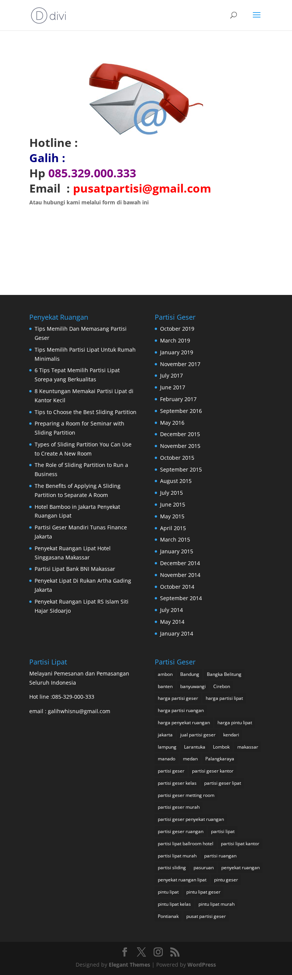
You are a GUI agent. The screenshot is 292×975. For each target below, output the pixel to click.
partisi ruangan (220, 855)
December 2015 (180, 434)
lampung (167, 747)
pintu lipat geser (203, 892)
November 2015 (180, 445)
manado (166, 758)
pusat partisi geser (206, 916)
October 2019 (177, 328)
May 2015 (172, 516)
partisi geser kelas (177, 783)
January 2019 (176, 352)
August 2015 (176, 480)
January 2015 (176, 551)
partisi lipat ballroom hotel (185, 843)
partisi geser (171, 771)
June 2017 (172, 387)
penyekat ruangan (240, 867)
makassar (247, 747)
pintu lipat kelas (174, 904)
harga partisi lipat (224, 698)
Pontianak (168, 916)
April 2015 (173, 528)
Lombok (221, 747)
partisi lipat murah (177, 855)
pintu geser (226, 879)
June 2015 (172, 504)
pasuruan (204, 867)
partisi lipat (223, 831)
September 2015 (181, 469)
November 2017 (180, 364)
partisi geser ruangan (180, 831)
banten (165, 686)
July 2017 (171, 375)
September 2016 (181, 410)
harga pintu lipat (234, 722)
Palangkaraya (219, 758)
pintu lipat (168, 892)
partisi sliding (172, 867)
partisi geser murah (179, 807)
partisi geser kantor (212, 771)
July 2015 (171, 492)
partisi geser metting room (186, 795)
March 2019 (175, 340)
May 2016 (172, 422)
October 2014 (177, 586)
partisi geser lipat (222, 783)
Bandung (189, 674)
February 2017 (178, 399)
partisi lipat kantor (240, 843)
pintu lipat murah (216, 904)
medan (190, 758)
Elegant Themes (129, 964)
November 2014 (180, 574)
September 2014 (181, 598)
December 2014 (180, 563)
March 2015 (175, 539)
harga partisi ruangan (181, 710)
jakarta (165, 734)
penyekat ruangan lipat (182, 879)
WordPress (201, 964)
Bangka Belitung (224, 674)
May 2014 (172, 621)
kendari (231, 734)
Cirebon (221, 686)
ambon (165, 674)
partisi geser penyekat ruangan (191, 819)
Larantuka (194, 747)
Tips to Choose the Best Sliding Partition (85, 412)
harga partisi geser (178, 698)
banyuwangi (193, 686)
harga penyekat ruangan (184, 722)
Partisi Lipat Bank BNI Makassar (75, 568)
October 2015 (177, 457)
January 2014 (176, 633)
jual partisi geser (198, 734)
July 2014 (171, 609)
